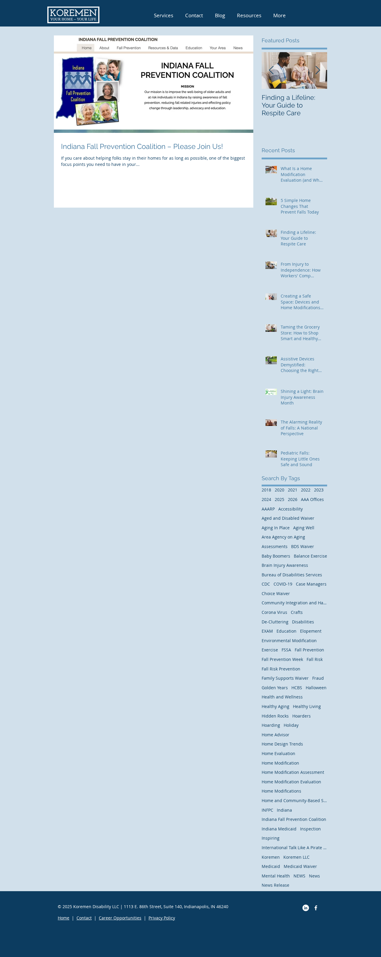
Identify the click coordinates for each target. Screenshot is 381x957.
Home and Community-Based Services (294, 800)
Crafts (297, 612)
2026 (292, 499)
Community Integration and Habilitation (294, 603)
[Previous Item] (271, 70)
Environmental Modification (289, 640)
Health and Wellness (282, 697)
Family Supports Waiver (285, 678)
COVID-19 (283, 584)
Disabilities (303, 622)
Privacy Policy (162, 918)
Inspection (310, 829)
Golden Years (275, 687)
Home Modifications (281, 791)
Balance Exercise (310, 556)
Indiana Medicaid (279, 829)
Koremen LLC (296, 857)
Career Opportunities (120, 918)
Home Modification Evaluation (291, 782)
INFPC (267, 810)
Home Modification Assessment (293, 772)
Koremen (271, 857)
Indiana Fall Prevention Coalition (294, 819)
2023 (319, 490)
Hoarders (301, 716)
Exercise (270, 650)
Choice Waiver (276, 593)
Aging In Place (276, 527)
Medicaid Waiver (300, 866)
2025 (279, 499)
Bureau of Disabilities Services (292, 575)
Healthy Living (307, 706)
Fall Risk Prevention (281, 669)
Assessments (275, 546)
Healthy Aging (275, 706)
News (314, 876)
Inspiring (270, 838)
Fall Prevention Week (282, 659)
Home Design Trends (282, 744)
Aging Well (303, 527)
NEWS (299, 876)
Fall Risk (315, 659)
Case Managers (311, 584)
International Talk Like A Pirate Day (294, 847)
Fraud (318, 678)
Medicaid (271, 866)
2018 (266, 490)
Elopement (310, 631)
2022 (305, 490)
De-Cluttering (275, 622)
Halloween (316, 687)
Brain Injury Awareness (285, 565)
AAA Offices (312, 499)
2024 (266, 499)
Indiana (284, 810)
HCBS (296, 687)
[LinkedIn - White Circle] (305, 908)
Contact (84, 918)
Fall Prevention (309, 650)
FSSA (286, 650)
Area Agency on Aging (283, 537)
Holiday (291, 725)
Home (63, 918)
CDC (266, 584)
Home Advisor (275, 734)
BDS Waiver (302, 546)
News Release (275, 885)
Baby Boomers (276, 556)
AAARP (268, 509)
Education (286, 631)
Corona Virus (274, 612)
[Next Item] (317, 70)
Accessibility (290, 509)
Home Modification (280, 763)
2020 (279, 490)
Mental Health (276, 876)
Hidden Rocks (275, 716)
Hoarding (271, 725)
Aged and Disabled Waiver (288, 518)
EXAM (267, 631)
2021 (292, 490)
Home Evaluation (278, 753)
